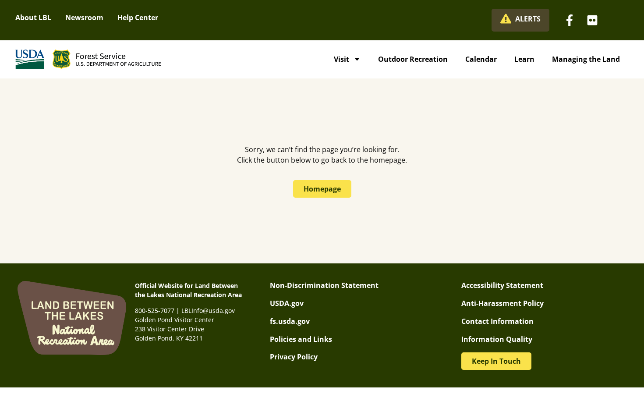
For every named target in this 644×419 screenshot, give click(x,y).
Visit (341, 59)
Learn (524, 59)
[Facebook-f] (569, 20)
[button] (496, 361)
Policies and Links (301, 339)
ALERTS (528, 19)
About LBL (33, 17)
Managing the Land (586, 59)
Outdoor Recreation (413, 59)
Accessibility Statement (502, 285)
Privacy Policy (294, 357)
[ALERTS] (505, 18)
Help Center (137, 17)
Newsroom (84, 17)
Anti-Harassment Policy (502, 303)
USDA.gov (287, 303)
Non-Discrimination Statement (324, 285)
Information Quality (496, 339)
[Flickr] (592, 20)
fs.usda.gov (290, 321)
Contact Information (497, 321)
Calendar (481, 59)
